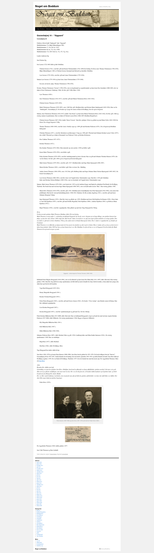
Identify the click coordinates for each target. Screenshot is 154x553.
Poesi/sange (74, 29)
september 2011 (40, 484)
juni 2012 (39, 476)
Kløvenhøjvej (39, 528)
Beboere (48, 29)
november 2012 (40, 468)
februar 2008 (39, 505)
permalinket (65, 454)
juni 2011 (39, 489)
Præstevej (39, 531)
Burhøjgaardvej (40, 513)
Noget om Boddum (47, 6)
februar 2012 (39, 481)
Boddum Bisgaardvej (41, 512)
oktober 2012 (39, 470)
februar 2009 (39, 502)
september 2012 (40, 472)
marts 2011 (39, 492)
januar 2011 (39, 494)
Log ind (38, 541)
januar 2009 (39, 504)
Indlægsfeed (39, 542)
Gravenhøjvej (53, 454)
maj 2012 (38, 478)
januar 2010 (39, 499)
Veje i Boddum (41, 29)
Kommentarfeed (40, 544)
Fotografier (67, 29)
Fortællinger (39, 516)
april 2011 (39, 491)
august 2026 (39, 462)
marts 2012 (39, 480)
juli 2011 (38, 488)
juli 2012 (38, 475)
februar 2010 (39, 497)
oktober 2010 (39, 496)
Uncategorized (40, 534)
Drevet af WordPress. (105, 549)
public (38, 532)
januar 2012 (39, 483)
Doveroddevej (40, 515)
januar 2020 (39, 463)
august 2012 (39, 473)
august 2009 (39, 500)
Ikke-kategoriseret (40, 524)
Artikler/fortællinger (57, 29)
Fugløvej (38, 521)
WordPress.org (40, 545)
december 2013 (40, 465)
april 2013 (39, 467)
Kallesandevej (39, 526)
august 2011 (39, 486)
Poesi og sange (40, 529)
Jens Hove (42, 361)
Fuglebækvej (39, 520)
